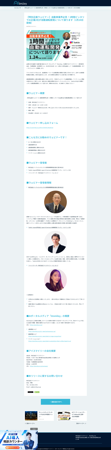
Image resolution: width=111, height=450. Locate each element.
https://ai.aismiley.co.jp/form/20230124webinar (39, 127)
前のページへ (31, 423)
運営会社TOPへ (56, 402)
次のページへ (80, 423)
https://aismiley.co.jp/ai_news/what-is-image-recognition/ (44, 336)
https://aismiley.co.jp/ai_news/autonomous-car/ (42, 331)
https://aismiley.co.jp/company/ (39, 366)
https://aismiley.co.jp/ (36, 325)
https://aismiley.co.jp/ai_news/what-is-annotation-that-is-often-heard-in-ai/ (49, 341)
